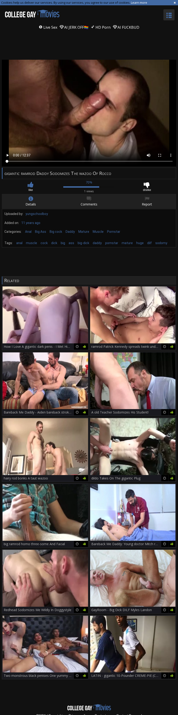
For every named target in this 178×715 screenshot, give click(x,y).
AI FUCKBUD (128, 27)
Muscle (98, 231)
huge (140, 243)
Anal (28, 231)
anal (19, 243)
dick (54, 243)
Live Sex (49, 27)
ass (71, 243)
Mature (83, 231)
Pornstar (113, 231)
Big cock (56, 231)
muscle (31, 243)
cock (44, 243)
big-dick (83, 243)
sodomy (161, 243)
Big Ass (40, 231)
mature (127, 243)
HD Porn (103, 27)
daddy (97, 243)
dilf (149, 243)
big (63, 243)
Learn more (139, 2)
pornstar (111, 243)
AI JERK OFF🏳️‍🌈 (76, 27)
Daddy (70, 231)
